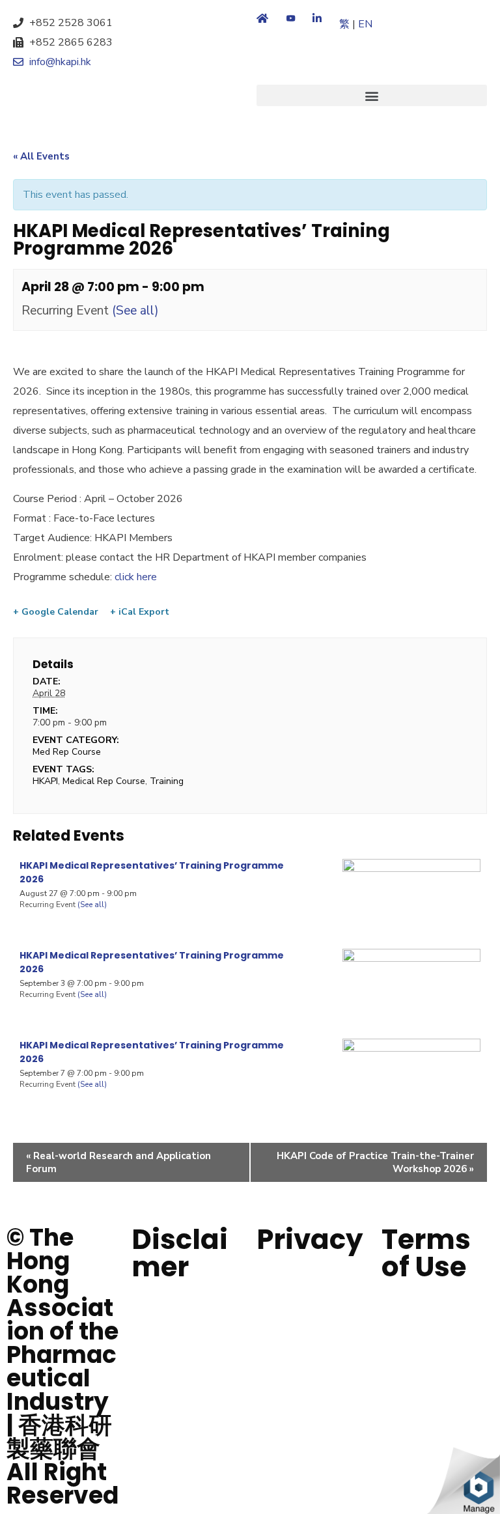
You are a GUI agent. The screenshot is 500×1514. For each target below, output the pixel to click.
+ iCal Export (139, 612)
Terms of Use (426, 1253)
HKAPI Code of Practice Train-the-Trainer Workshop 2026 (375, 1162)
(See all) (135, 310)
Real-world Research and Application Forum (118, 1162)
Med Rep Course (67, 752)
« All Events (41, 156)
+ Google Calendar (55, 612)
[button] (372, 95)
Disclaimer (180, 1253)
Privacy (310, 1239)
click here (134, 577)
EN (365, 24)
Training (167, 781)
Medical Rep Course (103, 781)
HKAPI (45, 781)
